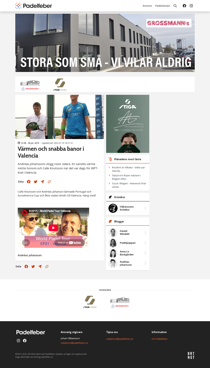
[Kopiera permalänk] (49, 182)
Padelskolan (162, 5)
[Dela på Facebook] (29, 182)
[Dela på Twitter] (35, 182)
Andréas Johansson (126, 263)
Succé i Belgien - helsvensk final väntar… (129, 185)
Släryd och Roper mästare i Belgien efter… (126, 177)
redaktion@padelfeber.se (74, 342)
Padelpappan (128, 242)
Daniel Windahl (124, 233)
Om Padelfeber (160, 338)
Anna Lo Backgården (127, 253)
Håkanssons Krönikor (127, 208)
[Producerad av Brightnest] (191, 355)
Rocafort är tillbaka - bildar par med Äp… (128, 169)
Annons (147, 5)
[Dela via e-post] (42, 182)
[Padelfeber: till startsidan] (33, 6)
